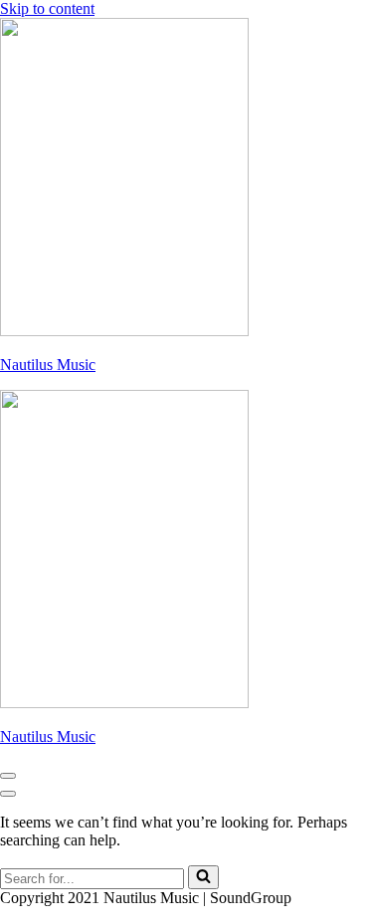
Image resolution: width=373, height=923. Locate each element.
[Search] (203, 877)
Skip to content (47, 8)
